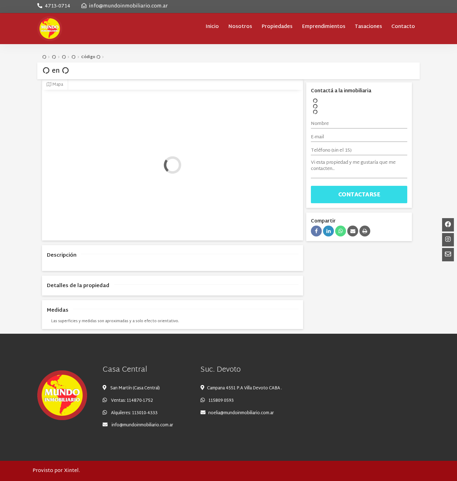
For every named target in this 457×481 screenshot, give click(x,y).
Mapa (57, 85)
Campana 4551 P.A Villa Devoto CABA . (244, 388)
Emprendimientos (323, 26)
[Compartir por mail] (352, 231)
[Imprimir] (364, 231)
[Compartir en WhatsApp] (340, 231)
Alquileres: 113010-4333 (134, 413)
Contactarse (359, 195)
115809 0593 (221, 401)
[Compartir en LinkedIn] (328, 231)
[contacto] (448, 239)
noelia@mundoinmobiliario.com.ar (241, 413)
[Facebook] (448, 224)
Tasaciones (368, 26)
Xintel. (72, 470)
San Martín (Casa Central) (135, 388)
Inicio (212, 26)
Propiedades (277, 26)
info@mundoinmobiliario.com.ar (128, 6)
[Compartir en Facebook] (316, 231)
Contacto (403, 26)
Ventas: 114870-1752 (132, 401)
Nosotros (240, 26)
